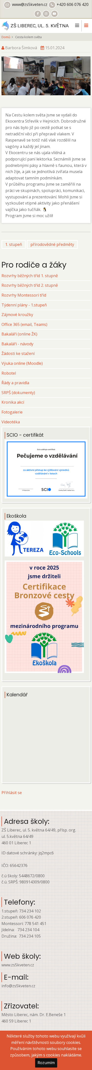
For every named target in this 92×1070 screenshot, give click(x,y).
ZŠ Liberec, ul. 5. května (40, 26)
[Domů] (5, 25)
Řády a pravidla (15, 382)
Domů (5, 37)
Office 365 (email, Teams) (24, 324)
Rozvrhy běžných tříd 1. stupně (29, 275)
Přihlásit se (11, 792)
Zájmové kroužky (17, 314)
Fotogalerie (12, 412)
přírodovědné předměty (52, 244)
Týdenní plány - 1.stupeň (24, 305)
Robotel (8, 373)
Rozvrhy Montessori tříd (23, 295)
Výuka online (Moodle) (22, 363)
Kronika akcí (12, 402)
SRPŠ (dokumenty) (18, 392)
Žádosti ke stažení (18, 353)
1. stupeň (13, 244)
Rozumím (46, 1062)
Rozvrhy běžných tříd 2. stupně (29, 285)
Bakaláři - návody (17, 344)
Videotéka (10, 422)
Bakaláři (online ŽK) (19, 334)
